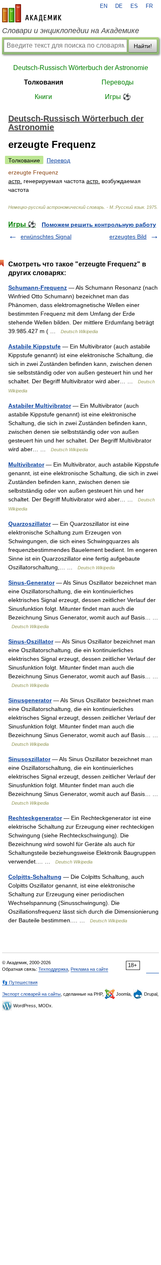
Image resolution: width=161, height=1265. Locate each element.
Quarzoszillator (29, 523)
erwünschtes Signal (46, 236)
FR (149, 6)
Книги (43, 96)
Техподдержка (53, 969)
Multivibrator (26, 464)
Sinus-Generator (31, 582)
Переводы (118, 82)
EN (103, 6)
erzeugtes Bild (128, 236)
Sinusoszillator (29, 759)
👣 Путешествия (20, 982)
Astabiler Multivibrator (39, 405)
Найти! (143, 46)
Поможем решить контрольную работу (99, 224)
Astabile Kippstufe (34, 346)
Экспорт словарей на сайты (31, 994)
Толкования (43, 82)
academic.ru (32, 13)
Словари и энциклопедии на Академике (70, 31)
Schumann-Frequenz (37, 287)
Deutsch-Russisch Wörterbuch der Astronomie (80, 67)
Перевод (58, 160)
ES (134, 6)
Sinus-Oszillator (30, 641)
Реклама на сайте (89, 969)
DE (119, 6)
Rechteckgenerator (35, 818)
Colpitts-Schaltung (35, 876)
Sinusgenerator (30, 700)
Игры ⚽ (118, 96)
